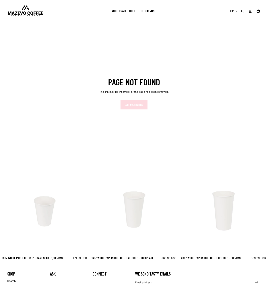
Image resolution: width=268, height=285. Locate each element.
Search (11, 280)
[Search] (242, 11)
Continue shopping (134, 104)
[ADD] (83, 248)
